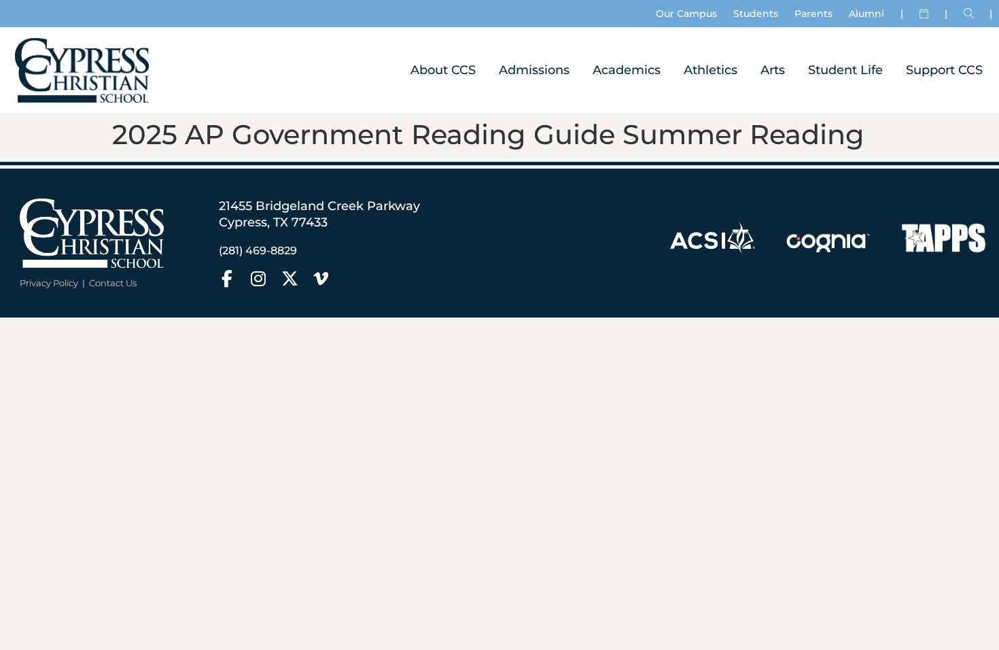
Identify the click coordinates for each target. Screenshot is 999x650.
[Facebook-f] (227, 278)
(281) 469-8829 (258, 250)
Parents (813, 13)
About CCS (443, 70)
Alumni (866, 13)
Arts (772, 70)
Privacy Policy (49, 282)
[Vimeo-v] (321, 278)
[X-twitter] (289, 278)
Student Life (845, 70)
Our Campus (686, 13)
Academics (627, 70)
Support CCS (944, 70)
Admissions (534, 70)
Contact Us (113, 282)
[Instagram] (258, 278)
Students (755, 13)
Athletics (710, 70)
